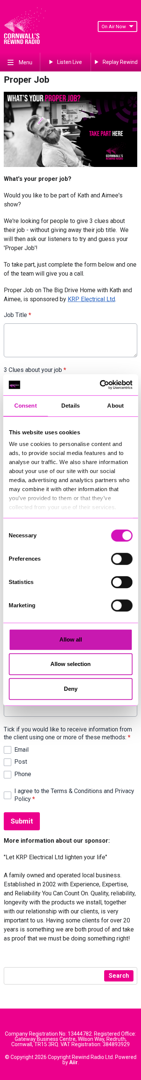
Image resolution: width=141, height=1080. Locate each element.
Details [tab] (70, 405)
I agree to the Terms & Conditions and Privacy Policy (74, 794)
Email (21, 749)
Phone (22, 774)
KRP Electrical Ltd (91, 299)
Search (119, 975)
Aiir (73, 1062)
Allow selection (70, 664)
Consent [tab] (25, 405)
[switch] (121, 559)
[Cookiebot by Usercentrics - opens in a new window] (100, 385)
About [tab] (115, 405)
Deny (70, 689)
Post (20, 761)
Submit (22, 821)
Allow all (70, 639)
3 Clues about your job (35, 369)
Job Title (17, 315)
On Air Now (114, 26)
